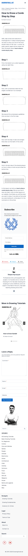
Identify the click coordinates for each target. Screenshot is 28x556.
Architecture (5, 461)
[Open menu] (25, 3)
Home (3, 8)
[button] (14, 224)
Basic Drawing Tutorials (8, 439)
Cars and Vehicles (7, 446)
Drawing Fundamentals (8, 502)
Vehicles (4, 485)
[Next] (24, 323)
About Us (5, 525)
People (4, 451)
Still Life (4, 475)
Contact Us (5, 528)
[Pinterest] (4, 542)
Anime (3, 458)
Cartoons (4, 468)
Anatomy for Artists (8, 506)
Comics (4, 444)
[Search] (24, 536)
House (3, 480)
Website (4, 395)
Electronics (5, 456)
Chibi (3, 463)
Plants (3, 473)
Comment (5, 360)
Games (4, 448)
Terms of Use (6, 517)
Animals (4, 453)
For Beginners (6, 441)
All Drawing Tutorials (7, 436)
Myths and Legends (7, 483)
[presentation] (14, 318)
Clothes (4, 466)
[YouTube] (10, 542)
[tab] (11, 341)
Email (4, 388)
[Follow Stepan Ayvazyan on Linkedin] (14, 291)
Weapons (4, 478)
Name (4, 381)
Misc (16, 8)
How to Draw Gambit (10, 333)
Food (3, 470)
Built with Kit (14, 254)
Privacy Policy (6, 513)
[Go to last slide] (4, 323)
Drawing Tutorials (10, 8)
